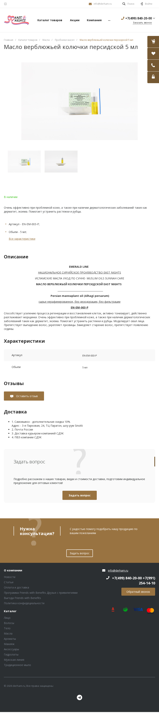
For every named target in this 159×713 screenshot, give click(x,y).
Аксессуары (11, 649)
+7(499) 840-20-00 (138, 18)
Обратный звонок (138, 592)
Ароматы (10, 639)
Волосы (9, 623)
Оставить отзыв (26, 396)
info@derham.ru (103, 3)
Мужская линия (14, 660)
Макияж (9, 644)
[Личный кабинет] (153, 77)
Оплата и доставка (16, 587)
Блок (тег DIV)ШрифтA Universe (16, 20)
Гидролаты (11, 654)
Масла (8, 633)
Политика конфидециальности (24, 603)
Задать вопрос (80, 495)
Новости (9, 577)
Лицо (7, 618)
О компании (13, 570)
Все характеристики (22, 239)
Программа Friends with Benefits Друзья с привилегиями (41, 592)
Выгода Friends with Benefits (22, 598)
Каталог (10, 611)
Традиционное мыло (17, 665)
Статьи (8, 582)
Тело (7, 628)
